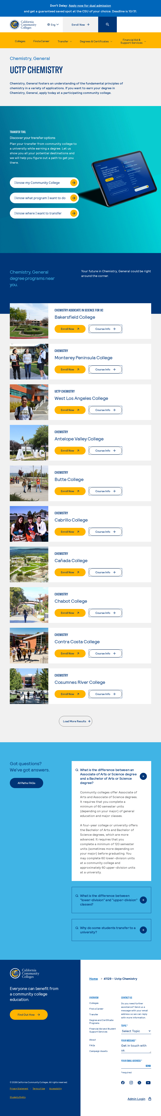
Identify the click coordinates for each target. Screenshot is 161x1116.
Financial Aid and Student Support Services (102, 1030)
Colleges (20, 41)
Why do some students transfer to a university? (108, 929)
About (92, 1039)
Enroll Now (85, 25)
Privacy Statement (19, 1088)
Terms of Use (39, 1088)
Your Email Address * (131, 1060)
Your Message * (128, 1040)
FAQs (92, 1045)
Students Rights (18, 1097)
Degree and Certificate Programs (101, 1021)
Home (93, 978)
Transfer (93, 1014)
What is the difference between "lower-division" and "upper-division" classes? (108, 899)
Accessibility (55, 1088)
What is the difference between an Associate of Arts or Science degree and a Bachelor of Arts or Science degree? (108, 776)
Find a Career (41, 41)
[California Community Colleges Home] (23, 24)
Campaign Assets (98, 1051)
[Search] (107, 24)
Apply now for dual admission (90, 5)
